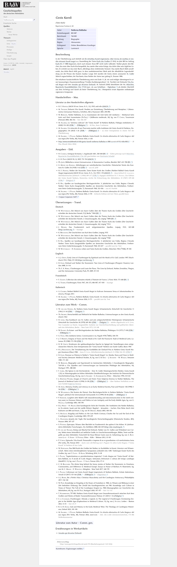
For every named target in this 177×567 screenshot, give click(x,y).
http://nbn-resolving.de (113, 427)
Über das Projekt (10, 59)
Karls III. (59, 64)
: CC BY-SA (9, 63)
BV (104, 154)
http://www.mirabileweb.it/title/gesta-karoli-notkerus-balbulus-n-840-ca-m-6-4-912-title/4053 (93, 141)
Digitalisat (112, 87)
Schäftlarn (101, 87)
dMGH (105, 106)
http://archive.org (65, 230)
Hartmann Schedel (107, 156)
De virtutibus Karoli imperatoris (97, 59)
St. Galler (130, 74)
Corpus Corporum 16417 (68, 197)
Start (5, 17)
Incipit (9, 56)
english (12, 69)
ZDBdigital (81, 125)
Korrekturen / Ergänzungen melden (69, 549)
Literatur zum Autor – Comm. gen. (74, 522)
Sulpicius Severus (74, 384)
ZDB (71, 125)
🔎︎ (34, 20)
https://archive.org (85, 260)
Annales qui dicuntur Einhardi (83, 84)
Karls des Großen (103, 61)
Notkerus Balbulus (79, 30)
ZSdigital (69, 180)
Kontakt (22, 63)
